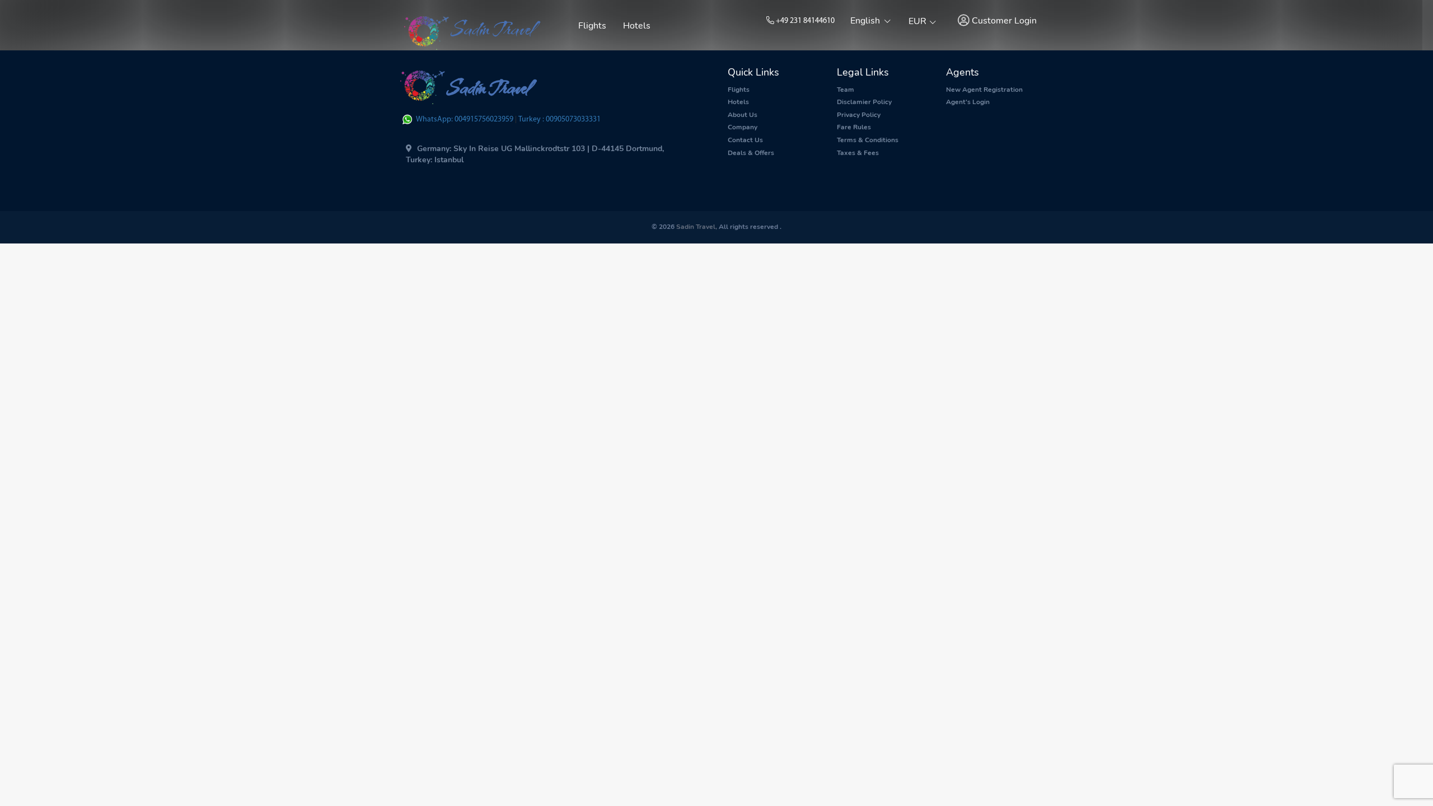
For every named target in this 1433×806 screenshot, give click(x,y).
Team (845, 89)
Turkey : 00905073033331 (559, 119)
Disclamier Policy (864, 101)
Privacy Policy (859, 114)
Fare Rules (854, 127)
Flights (592, 26)
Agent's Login (968, 101)
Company (742, 127)
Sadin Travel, (696, 226)
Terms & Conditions (867, 139)
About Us (742, 114)
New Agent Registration (984, 89)
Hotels (636, 26)
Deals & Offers (751, 152)
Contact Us (745, 139)
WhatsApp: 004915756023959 (465, 119)
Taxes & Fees (858, 152)
